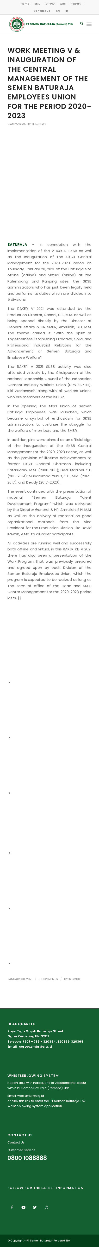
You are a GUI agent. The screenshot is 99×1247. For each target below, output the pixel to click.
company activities (22, 124)
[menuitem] (25, 3)
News (42, 124)
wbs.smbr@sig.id (30, 1095)
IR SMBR (74, 979)
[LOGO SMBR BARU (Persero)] (41, 24)
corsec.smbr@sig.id (35, 1046)
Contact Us (41, 11)
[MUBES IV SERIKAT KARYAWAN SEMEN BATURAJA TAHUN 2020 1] (49, 154)
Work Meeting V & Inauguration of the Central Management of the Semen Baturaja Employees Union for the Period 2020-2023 (49, 83)
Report (76, 4)
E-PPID (50, 4)
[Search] (79, 24)
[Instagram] (46, 1207)
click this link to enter (27, 1101)
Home (25, 4)
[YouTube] (23, 1207)
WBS (63, 4)
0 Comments (48, 979)
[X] (35, 1207)
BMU (37, 4)
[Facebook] (12, 1207)
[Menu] (89, 24)
